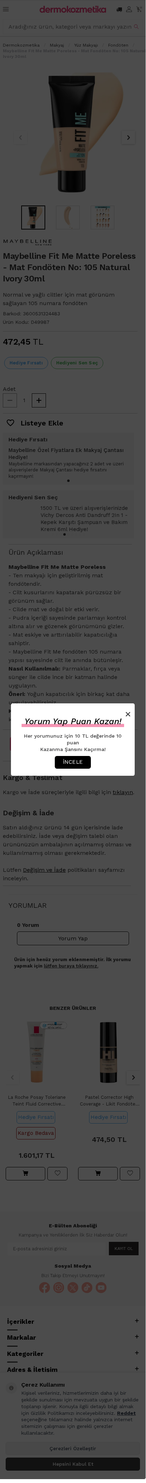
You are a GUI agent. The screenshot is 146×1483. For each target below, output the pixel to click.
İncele (73, 762)
